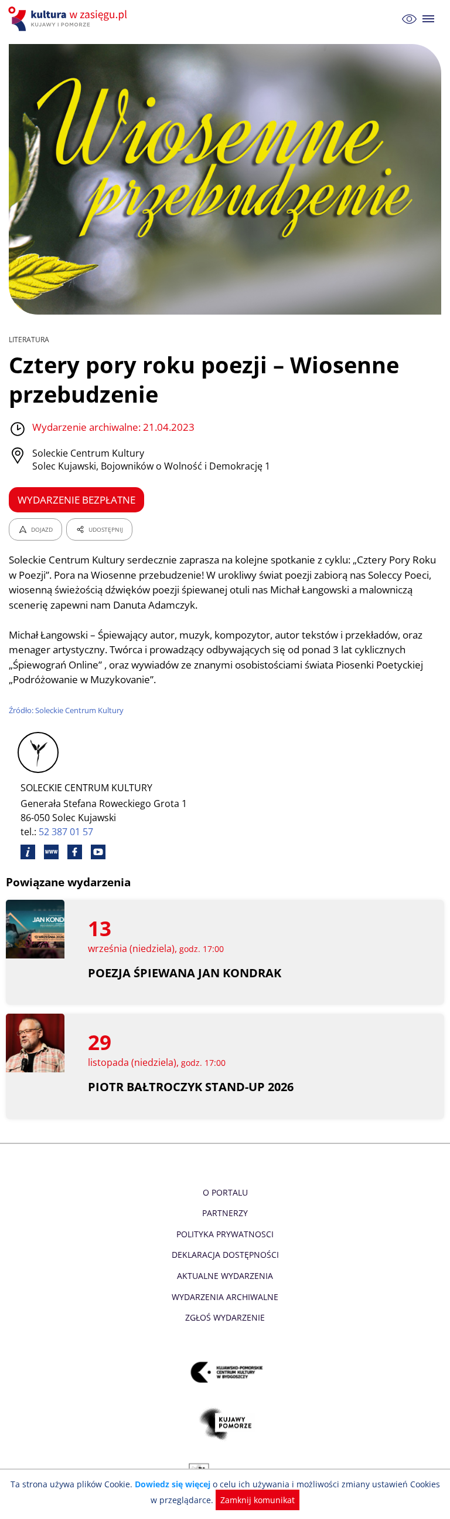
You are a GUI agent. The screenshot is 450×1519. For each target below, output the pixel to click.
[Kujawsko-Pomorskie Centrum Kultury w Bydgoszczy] (225, 1372)
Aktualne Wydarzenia (225, 1275)
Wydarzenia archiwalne (225, 1296)
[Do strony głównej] (69, 19)
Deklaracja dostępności (225, 1254)
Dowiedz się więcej (172, 1484)
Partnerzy (225, 1212)
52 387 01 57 (66, 831)
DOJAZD (42, 529)
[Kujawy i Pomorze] (225, 1423)
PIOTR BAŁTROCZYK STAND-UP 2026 (191, 1087)
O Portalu (225, 1192)
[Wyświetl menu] (428, 19)
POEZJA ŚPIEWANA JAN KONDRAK (184, 973)
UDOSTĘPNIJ (105, 529)
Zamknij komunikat (257, 1500)
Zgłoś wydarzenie (225, 1317)
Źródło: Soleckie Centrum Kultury (66, 710)
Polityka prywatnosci (225, 1234)
